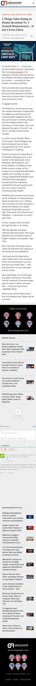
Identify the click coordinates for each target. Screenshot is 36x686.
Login (34, 426)
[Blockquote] (15, 439)
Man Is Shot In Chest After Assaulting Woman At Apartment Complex (13, 576)
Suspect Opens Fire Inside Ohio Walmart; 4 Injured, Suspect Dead (12, 528)
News (29, 14)
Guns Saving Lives (18, 14)
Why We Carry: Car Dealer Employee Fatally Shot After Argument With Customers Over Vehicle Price (13, 349)
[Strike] (9, 439)
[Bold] (2, 439)
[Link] (20, 439)
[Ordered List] (11, 439)
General (5, 14)
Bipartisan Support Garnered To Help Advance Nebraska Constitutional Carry (11, 539)
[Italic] (4, 439)
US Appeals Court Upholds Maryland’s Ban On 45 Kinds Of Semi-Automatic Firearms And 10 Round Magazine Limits (13, 614)
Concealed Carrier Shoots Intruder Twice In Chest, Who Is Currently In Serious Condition (13, 366)
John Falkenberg (17, 38)
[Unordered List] (13, 439)
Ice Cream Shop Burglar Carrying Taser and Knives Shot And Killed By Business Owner (12, 551)
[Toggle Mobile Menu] (33, 3)
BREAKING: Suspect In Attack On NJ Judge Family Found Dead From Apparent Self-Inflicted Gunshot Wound (13, 564)
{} (22, 438)
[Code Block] (18, 439)
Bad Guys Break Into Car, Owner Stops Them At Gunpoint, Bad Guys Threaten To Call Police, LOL (13, 598)
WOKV (7, 103)
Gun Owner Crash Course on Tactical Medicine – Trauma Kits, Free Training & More (13, 382)
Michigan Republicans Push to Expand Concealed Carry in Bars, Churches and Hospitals (13, 517)
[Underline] (6, 439)
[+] (24, 439)
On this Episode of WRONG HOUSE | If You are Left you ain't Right (20, 456)
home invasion (16, 72)
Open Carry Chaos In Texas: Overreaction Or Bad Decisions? (12, 628)
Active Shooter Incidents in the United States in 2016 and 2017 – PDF (12, 586)
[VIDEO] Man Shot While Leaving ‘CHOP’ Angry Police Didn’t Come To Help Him (12, 398)
